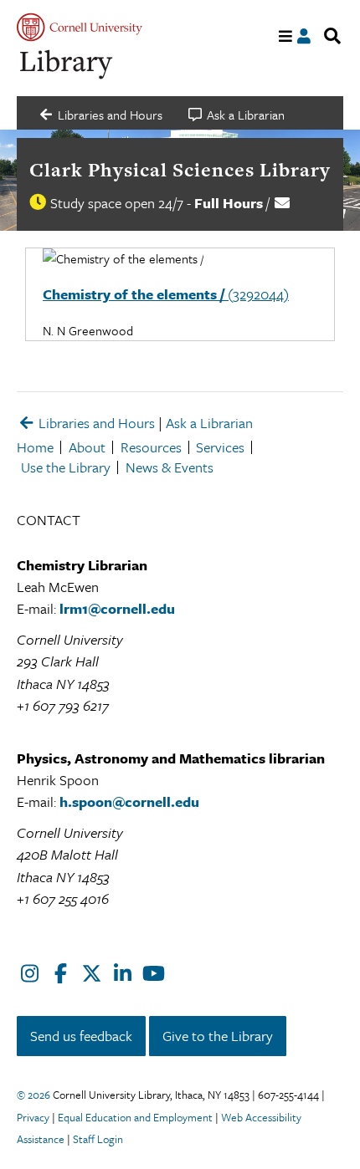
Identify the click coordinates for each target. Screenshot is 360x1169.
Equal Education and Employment (135, 1117)
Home (35, 446)
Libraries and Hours (95, 422)
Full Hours (228, 202)
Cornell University (79, 27)
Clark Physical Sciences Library (180, 169)
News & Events (169, 467)
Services (220, 446)
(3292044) (166, 293)
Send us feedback (81, 1035)
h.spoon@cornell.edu (129, 801)
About (87, 446)
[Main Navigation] (286, 36)
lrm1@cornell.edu (117, 608)
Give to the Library (217, 1035)
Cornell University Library (67, 65)
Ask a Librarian (209, 422)
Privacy (33, 1117)
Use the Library (66, 467)
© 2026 (33, 1094)
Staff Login (98, 1139)
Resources (151, 446)
